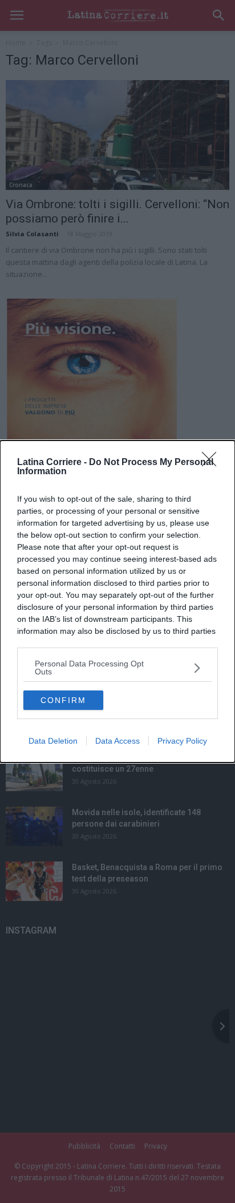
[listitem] (117, 668)
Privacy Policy (182, 740)
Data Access (117, 740)
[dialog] (117, 601)
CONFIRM (63, 700)
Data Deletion (53, 740)
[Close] (213, 463)
